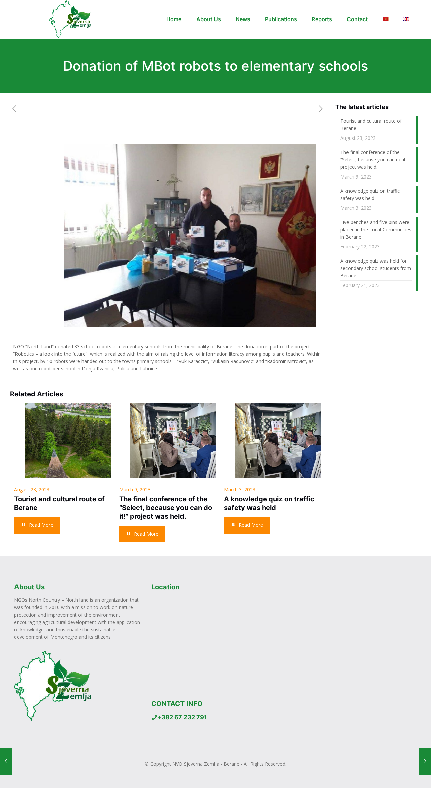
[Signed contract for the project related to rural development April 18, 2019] (425, 761)
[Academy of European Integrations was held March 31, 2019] (6, 761)
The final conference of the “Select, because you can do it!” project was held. (165, 507)
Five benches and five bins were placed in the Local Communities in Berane (375, 229)
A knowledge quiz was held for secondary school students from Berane (375, 268)
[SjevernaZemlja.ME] (67, 19)
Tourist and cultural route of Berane (371, 124)
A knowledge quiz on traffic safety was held (370, 194)
